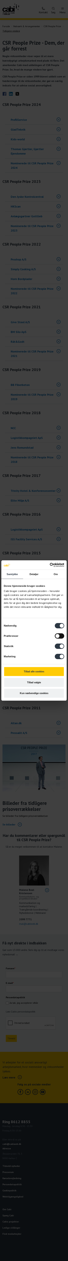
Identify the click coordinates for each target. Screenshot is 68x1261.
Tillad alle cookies (34, 671)
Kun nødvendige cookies (34, 693)
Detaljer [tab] (34, 574)
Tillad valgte (34, 682)
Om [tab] (56, 574)
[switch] (59, 636)
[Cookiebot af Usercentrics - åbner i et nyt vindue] (49, 565)
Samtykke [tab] (12, 574)
